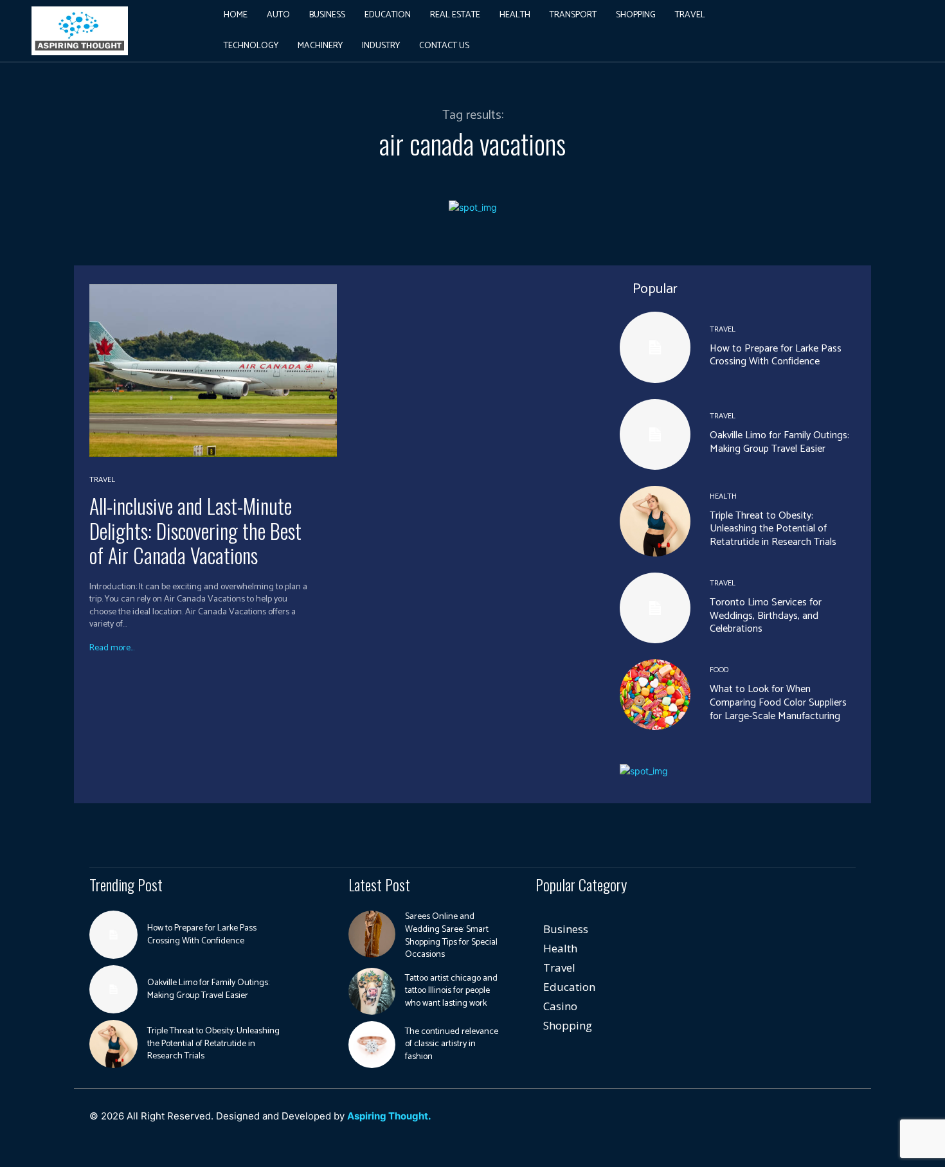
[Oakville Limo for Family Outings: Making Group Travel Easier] (655, 434)
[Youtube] (814, 1122)
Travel (102, 480)
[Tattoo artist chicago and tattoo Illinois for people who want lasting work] (371, 991)
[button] (812, 30)
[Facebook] (698, 1122)
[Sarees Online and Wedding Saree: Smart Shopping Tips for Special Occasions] (371, 934)
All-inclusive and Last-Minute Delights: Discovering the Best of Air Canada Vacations (195, 530)
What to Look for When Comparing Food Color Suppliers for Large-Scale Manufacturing (778, 703)
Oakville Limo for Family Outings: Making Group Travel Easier (779, 442)
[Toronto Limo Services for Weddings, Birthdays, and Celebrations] (655, 608)
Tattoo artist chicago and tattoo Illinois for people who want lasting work (451, 991)
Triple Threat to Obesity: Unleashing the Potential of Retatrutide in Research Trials (773, 529)
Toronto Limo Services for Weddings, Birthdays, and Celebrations (766, 616)
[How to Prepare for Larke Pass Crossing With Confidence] (655, 347)
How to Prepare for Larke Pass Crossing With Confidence (776, 355)
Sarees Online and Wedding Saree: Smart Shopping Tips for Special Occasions (451, 935)
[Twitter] (785, 1122)
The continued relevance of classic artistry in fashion (451, 1044)
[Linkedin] (727, 1122)
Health (723, 497)
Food (719, 670)
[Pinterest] (756, 1122)
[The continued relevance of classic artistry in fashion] (371, 1044)
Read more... (111, 648)
